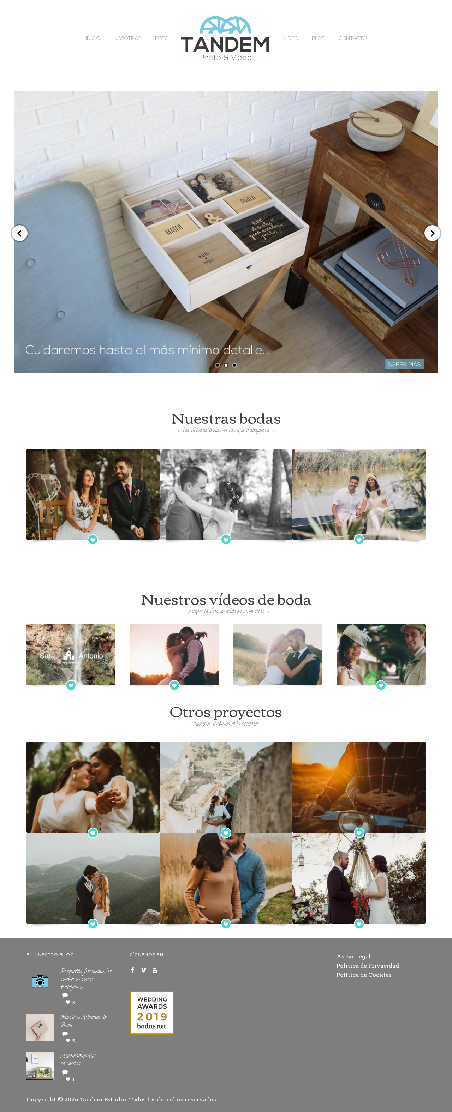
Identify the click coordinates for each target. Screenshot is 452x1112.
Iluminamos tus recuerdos (78, 1060)
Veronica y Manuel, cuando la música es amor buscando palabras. (279, 669)
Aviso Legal (354, 956)
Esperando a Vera (226, 915)
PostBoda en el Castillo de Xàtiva (226, 824)
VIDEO (290, 38)
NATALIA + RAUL (178, 677)
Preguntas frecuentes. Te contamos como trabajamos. (86, 979)
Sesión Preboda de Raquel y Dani (359, 824)
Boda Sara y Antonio (75, 677)
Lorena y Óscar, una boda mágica (359, 915)
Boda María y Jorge (92, 531)
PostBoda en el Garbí (93, 915)
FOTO (161, 38)
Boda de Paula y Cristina (93, 824)
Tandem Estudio (102, 1099)
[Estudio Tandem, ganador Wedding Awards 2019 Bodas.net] (152, 1014)
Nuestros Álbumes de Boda (83, 1022)
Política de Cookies (364, 975)
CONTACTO (353, 38)
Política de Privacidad (368, 965)
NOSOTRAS (127, 38)
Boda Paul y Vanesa (385, 677)
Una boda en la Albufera (359, 531)
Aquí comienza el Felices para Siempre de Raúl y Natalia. (226, 527)
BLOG (318, 38)
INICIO (93, 38)
